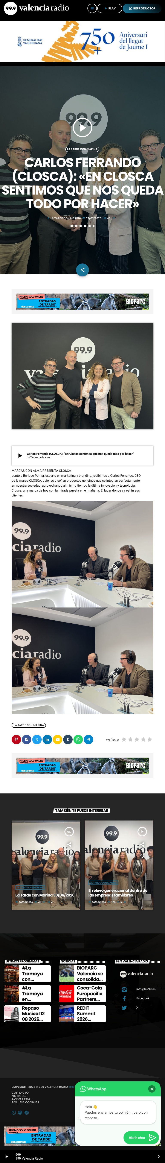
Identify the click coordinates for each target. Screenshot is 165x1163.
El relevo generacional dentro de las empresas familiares (118, 893)
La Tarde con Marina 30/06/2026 (45, 895)
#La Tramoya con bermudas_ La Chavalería (34, 982)
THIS (72, 1087)
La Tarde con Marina (82, 149)
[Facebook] (26, 1113)
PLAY (110, 8)
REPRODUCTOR (142, 8)
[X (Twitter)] (14, 1113)
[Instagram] (20, 1113)
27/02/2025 (92, 218)
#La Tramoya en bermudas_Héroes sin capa (35, 1002)
